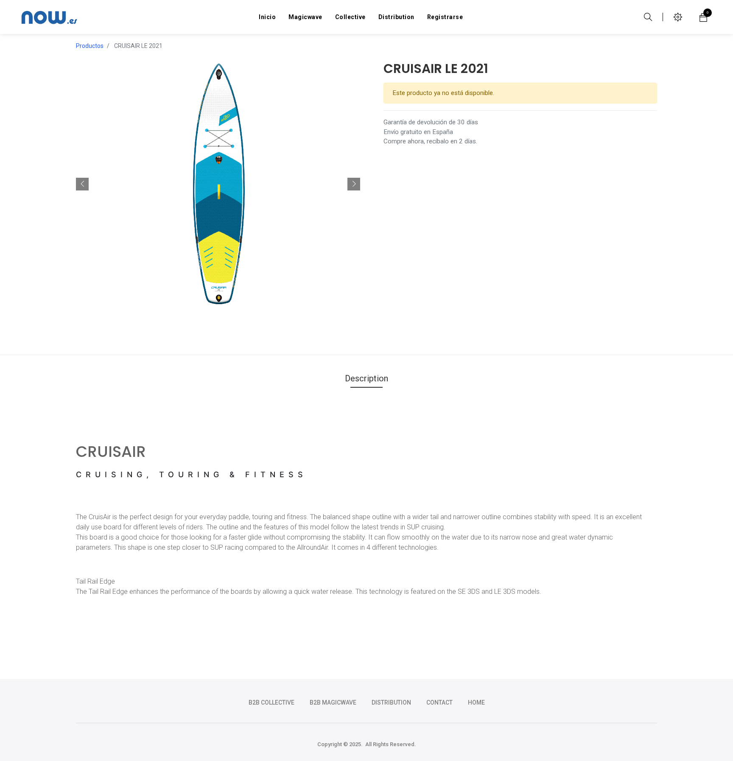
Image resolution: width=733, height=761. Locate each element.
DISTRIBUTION (391, 702)
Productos (90, 45)
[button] (82, 184)
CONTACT (439, 702)
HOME (476, 702)
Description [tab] (366, 378)
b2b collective (271, 702)
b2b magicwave (333, 702)
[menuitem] (267, 17)
